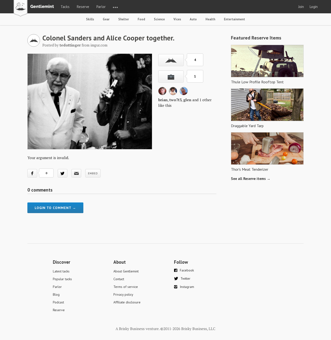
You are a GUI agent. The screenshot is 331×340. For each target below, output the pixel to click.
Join (301, 6)
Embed (93, 173)
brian (163, 99)
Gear (106, 19)
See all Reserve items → (250, 178)
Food (141, 19)
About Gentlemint (126, 271)
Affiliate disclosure (127, 302)
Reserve (83, 6)
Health (210, 19)
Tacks (65, 6)
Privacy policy (123, 294)
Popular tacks (62, 279)
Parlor (101, 6)
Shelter (123, 19)
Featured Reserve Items (256, 38)
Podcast (58, 302)
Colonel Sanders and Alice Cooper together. (108, 37)
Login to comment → (55, 208)
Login (314, 6)
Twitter (185, 278)
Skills (90, 19)
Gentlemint (35, 8)
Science (159, 19)
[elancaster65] (184, 93)
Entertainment (234, 19)
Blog (56, 294)
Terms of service (125, 287)
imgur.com (98, 45)
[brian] (162, 93)
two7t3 (175, 99)
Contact (118, 279)
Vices (177, 19)
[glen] (173, 93)
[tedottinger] (33, 45)
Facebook (187, 270)
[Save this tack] (171, 76)
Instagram (187, 286)
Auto (193, 19)
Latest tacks (61, 271)
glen (187, 99)
